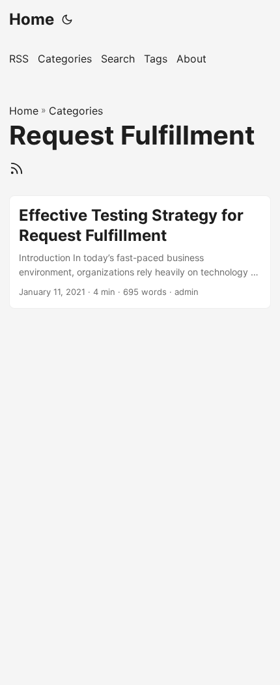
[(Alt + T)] (67, 19)
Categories (76, 110)
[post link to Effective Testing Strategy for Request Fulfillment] (140, 252)
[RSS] (16, 166)
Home (31, 19)
